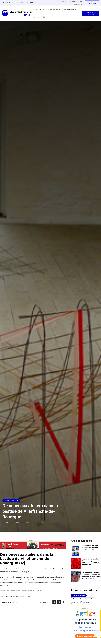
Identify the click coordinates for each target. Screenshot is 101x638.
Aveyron (86, 602)
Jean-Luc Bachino (13, 522)
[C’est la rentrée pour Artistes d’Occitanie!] (76, 550)
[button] (6, 2)
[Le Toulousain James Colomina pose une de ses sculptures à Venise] (76, 576)
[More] (64, 602)
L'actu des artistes (11, 500)
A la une (84, 549)
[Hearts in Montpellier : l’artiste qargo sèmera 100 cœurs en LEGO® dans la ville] (76, 563)
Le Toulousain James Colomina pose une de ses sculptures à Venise (91, 574)
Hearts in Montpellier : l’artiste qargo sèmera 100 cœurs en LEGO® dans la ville (91, 562)
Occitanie (75, 602)
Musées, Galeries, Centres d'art (83, 599)
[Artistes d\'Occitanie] (17, 13)
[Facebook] (54, 602)
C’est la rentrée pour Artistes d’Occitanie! (90, 546)
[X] (59, 602)
